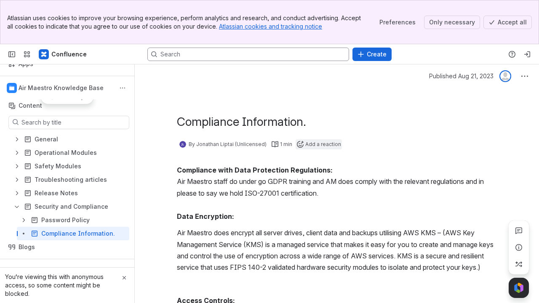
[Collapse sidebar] (12, 54)
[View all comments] (519, 230)
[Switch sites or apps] (27, 54)
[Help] (512, 54)
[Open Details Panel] (519, 247)
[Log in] (527, 54)
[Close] (124, 278)
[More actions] (122, 88)
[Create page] (519, 264)
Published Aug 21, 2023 (461, 76)
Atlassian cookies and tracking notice (270, 26)
